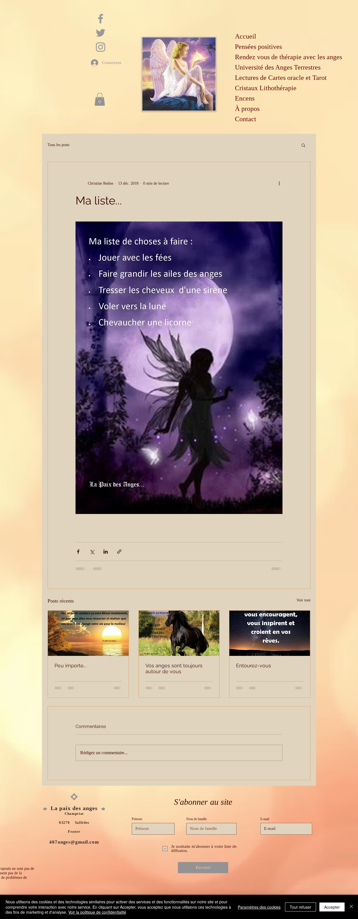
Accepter (332, 907)
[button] (288, 409)
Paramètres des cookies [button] (259, 907)
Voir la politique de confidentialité (97, 912)
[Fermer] (351, 907)
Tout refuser (300, 907)
